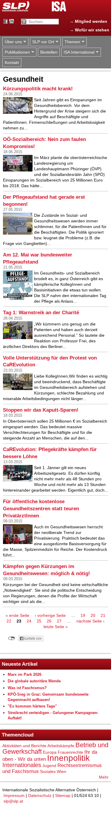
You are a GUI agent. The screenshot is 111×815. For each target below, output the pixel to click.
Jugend (49, 765)
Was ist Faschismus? (27, 688)
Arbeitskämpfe (60, 745)
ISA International (77, 52)
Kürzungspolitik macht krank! (38, 89)
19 (83, 615)
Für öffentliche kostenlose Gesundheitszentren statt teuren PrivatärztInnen (41, 508)
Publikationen (16, 52)
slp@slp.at (13, 801)
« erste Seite (17, 615)
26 (49, 621)
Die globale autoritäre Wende (34, 681)
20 (93, 615)
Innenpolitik (68, 758)
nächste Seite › (90, 621)
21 (103, 615)
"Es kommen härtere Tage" (32, 706)
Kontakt (12, 62)
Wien (61, 771)
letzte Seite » (56, 626)
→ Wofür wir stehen (89, 30)
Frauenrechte (70, 752)
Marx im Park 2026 (24, 674)
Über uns (12, 41)
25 (39, 621)
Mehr (104, 777)
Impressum (14, 795)
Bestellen (48, 52)
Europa (50, 752)
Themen (71, 41)
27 (59, 621)
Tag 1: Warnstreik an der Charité (41, 312)
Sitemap (62, 795)
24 (29, 621)
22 (9, 621)
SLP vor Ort (42, 41)
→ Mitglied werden (88, 21)
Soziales (48, 771)
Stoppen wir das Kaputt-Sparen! (40, 410)
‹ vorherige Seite (50, 615)
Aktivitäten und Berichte (24, 745)
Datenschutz (40, 795)
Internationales (21, 765)
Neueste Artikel (20, 664)
